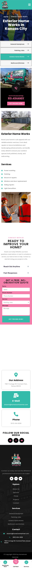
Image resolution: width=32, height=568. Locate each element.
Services (26, 566)
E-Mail (16, 400)
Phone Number (7, 292)
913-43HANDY (16, 98)
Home (6, 16)
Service (4, 299)
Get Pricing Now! (5, 566)
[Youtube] (21, 440)
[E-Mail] (16, 395)
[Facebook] (10, 440)
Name (4, 286)
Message (5, 305)
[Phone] (16, 414)
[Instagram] (16, 440)
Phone (16, 419)
